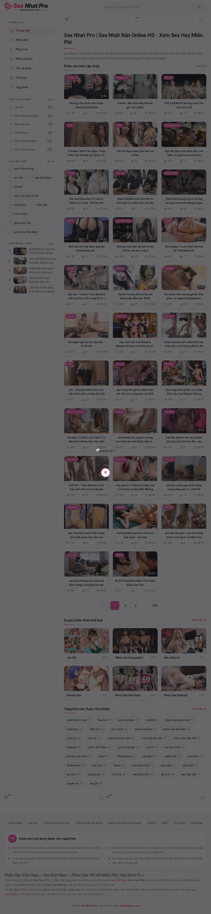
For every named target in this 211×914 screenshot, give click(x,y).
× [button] (105, 472)
